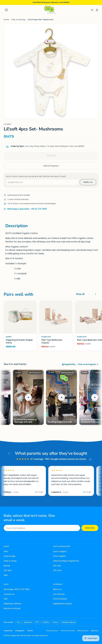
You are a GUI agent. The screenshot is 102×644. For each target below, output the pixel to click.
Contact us (9, 594)
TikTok (30, 630)
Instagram (19, 630)
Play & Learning (18, 19)
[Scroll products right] (95, 294)
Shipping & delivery (12, 603)
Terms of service (67, 630)
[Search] (92, 10)
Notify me (88, 182)
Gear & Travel (10, 561)
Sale (6, 575)
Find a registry (59, 556)
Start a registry (60, 551)
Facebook (8, 630)
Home (6, 19)
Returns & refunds (12, 608)
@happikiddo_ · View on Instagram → (80, 364)
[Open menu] (6, 10)
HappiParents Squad (62, 603)
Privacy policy (52, 630)
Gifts (6, 551)
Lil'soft (7, 124)
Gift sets (8, 570)
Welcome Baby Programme (66, 561)
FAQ (5, 598)
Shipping (94, 630)
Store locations (60, 598)
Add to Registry (51, 165)
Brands (7, 565)
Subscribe (89, 527)
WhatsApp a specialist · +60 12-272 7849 (27, 209)
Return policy (82, 630)
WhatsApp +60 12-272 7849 (16, 589)
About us (57, 589)
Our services (59, 594)
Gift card (57, 570)
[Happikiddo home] (50, 10)
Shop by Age (9, 556)
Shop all (80, 294)
